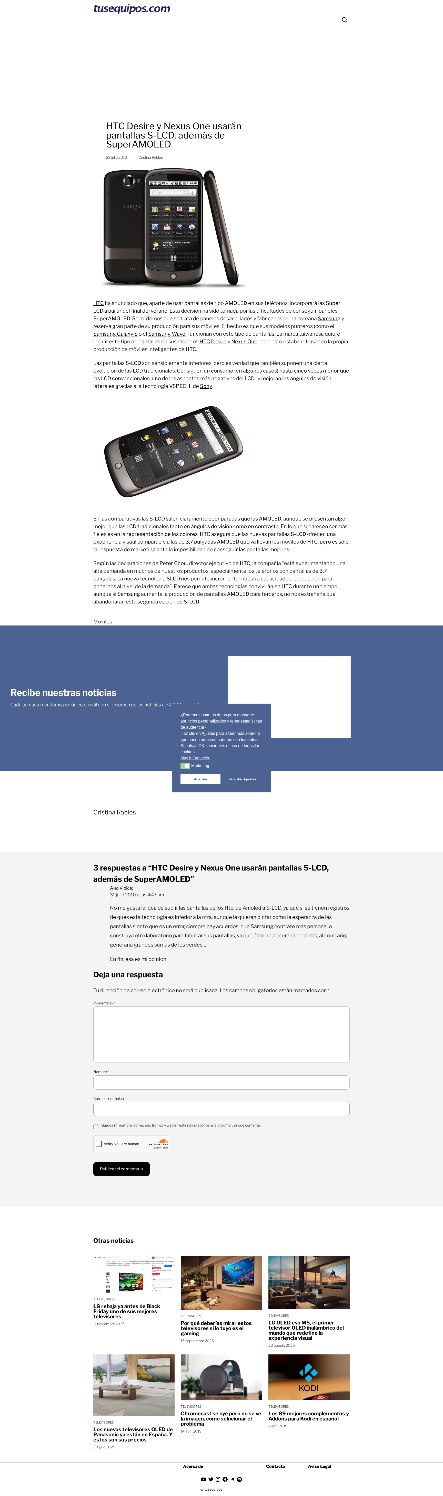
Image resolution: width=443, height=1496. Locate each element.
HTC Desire (213, 341)
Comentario (104, 1003)
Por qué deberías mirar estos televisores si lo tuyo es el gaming (216, 1328)
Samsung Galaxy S (115, 334)
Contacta (275, 1466)
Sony (206, 386)
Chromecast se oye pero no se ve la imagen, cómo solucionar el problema (221, 1418)
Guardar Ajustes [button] (242, 779)
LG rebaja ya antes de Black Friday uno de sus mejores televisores (126, 1311)
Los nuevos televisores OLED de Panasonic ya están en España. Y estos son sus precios (133, 1434)
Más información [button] (195, 758)
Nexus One (244, 341)
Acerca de (193, 1466)
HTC (98, 303)
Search (344, 20)
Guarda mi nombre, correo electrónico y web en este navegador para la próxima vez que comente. (181, 1125)
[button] (185, 766)
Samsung (329, 318)
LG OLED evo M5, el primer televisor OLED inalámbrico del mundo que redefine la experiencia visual (306, 1330)
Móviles (102, 622)
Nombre (101, 1071)
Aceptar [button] (200, 779)
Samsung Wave (166, 334)
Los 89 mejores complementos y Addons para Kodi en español (308, 1416)
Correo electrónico (109, 1098)
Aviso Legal (319, 1466)
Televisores (103, 1299)
